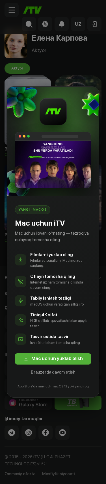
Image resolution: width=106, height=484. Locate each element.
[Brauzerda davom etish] (89, 96)
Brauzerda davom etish (53, 372)
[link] (53, 359)
